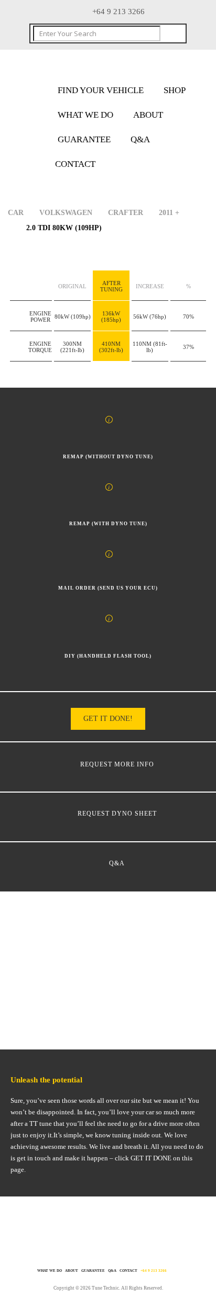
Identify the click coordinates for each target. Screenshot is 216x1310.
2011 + (169, 213)
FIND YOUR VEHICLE (101, 90)
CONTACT (75, 164)
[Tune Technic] (91, 65)
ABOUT (148, 115)
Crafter (125, 213)
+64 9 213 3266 (154, 1271)
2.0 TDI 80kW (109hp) (64, 228)
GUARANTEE (84, 139)
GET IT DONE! (108, 718)
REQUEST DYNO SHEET (117, 813)
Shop (175, 90)
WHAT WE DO (85, 115)
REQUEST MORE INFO (117, 764)
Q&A (140, 139)
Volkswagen (65, 213)
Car (16, 213)
